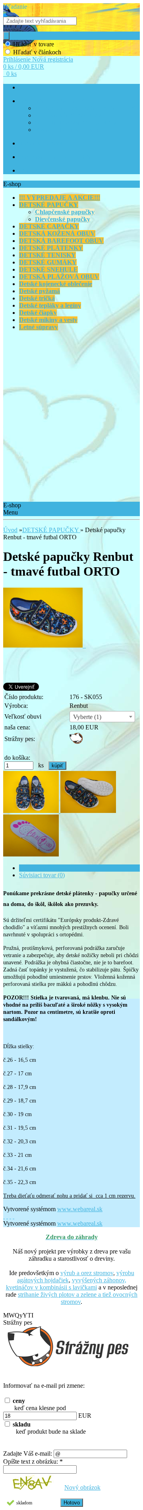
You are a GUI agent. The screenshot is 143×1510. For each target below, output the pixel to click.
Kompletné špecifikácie (48, 867)
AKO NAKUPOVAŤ (42, 144)
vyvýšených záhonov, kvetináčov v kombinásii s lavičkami (66, 1284)
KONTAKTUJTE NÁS (45, 171)
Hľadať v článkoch (37, 52)
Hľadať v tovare (33, 44)
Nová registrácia (52, 59)
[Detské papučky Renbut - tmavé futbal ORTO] (44, 645)
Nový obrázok (82, 1487)
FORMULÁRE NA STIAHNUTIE (74, 130)
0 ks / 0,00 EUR (23, 66)
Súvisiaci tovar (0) (42, 875)
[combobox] (102, 716)
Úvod (10, 530)
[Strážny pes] (76, 741)
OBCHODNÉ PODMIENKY (52, 101)
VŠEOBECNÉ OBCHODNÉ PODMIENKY (85, 108)
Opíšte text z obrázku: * (33, 1461)
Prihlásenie (17, 59)
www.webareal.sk (79, 1209)
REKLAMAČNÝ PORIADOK (69, 116)
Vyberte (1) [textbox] (87, 716)
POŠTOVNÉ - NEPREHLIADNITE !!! (64, 157)
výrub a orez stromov (86, 1273)
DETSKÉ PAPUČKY (51, 530)
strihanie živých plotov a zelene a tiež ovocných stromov (77, 1298)
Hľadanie (15, 6)
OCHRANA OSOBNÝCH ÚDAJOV (76, 123)
